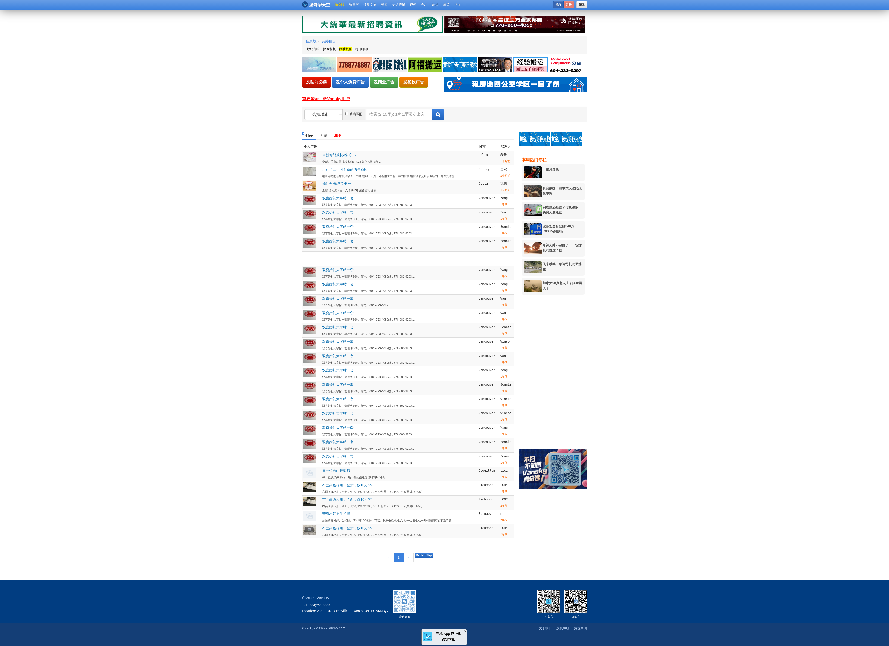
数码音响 (313, 49)
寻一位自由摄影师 (336, 471)
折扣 (457, 5)
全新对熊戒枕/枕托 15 (339, 155)
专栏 (424, 5)
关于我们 (545, 628)
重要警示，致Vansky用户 (326, 99)
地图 (337, 135)
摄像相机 (329, 49)
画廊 (323, 135)
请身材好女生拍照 (336, 514)
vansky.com (336, 628)
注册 (569, 4)
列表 (309, 135)
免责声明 (580, 628)
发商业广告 (384, 82)
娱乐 (446, 5)
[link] (319, 64)
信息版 (339, 5)
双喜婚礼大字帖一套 (338, 198)
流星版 (354, 5)
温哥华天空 (319, 5)
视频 (413, 5)
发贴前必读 (316, 82)
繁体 (582, 4)
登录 (558, 4)
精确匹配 (355, 114)
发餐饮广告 (413, 82)
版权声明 (562, 628)
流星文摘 (369, 5)
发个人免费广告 (350, 82)
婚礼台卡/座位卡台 (336, 184)
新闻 (384, 5)
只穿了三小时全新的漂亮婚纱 (344, 169)
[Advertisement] (555, 368)
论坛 (435, 5)
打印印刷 (361, 49)
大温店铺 (398, 5)
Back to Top (424, 555)
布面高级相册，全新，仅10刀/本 (347, 485)
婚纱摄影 (328, 41)
